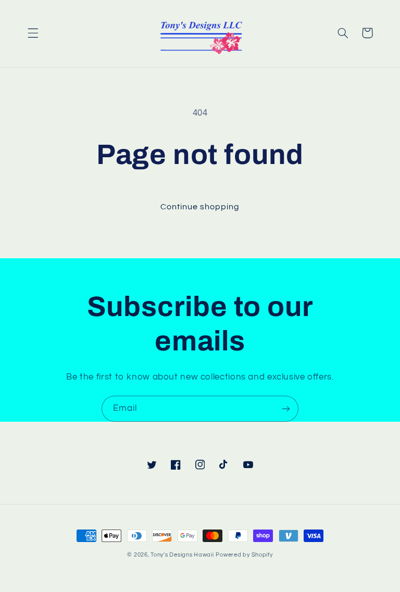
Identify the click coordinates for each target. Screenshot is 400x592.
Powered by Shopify (244, 555)
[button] (33, 33)
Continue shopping (200, 207)
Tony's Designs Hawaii (182, 555)
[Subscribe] (286, 408)
